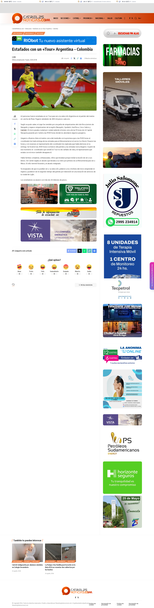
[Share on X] (74, 58)
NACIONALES (29, 33)
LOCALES (27, 561)
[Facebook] (130, 18)
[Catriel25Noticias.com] (31, 18)
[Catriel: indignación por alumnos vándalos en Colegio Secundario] (27, 553)
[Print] (81, 58)
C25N (14, 57)
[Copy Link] (77, 58)
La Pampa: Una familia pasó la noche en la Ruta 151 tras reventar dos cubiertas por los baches (60, 567)
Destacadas (18, 33)
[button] (124, 18)
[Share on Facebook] (71, 58)
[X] (132, 18)
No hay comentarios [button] (86, 285)
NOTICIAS (40, 33)
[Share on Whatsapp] (14, 133)
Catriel (23, 130)
